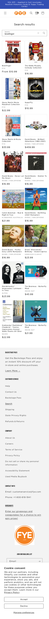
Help (7, 386)
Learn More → (12, 371)
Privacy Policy (11, 592)
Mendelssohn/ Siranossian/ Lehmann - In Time (12, 288)
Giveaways (9, 505)
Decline (24, 606)
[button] (5, 13)
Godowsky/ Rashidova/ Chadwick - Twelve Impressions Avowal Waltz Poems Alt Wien (12, 328)
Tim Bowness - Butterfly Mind (36, 287)
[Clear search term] (38, 33)
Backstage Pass (13, 398)
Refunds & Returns (14, 421)
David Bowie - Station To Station (36, 177)
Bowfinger (6, 66)
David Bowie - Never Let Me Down (13, 177)
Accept (24, 599)
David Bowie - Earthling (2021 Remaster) (35, 214)
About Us (10, 438)
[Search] (44, 33)
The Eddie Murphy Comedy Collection (33, 67)
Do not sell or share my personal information (22, 463)
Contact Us (11, 392)
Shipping (9, 409)
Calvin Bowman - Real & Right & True (12, 214)
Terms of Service (13, 450)
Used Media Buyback (16, 476)
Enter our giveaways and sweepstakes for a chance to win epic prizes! (23, 515)
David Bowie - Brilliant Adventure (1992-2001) (35, 140)
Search (8, 404)
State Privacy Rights (15, 415)
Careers (9, 444)
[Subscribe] (39, 561)
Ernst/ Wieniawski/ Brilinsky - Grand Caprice (36, 251)
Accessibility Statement (17, 471)
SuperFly (29, 102)
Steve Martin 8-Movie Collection (11, 140)
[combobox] (24, 33)
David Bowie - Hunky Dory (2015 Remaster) (12, 251)
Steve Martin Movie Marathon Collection (11, 103)
